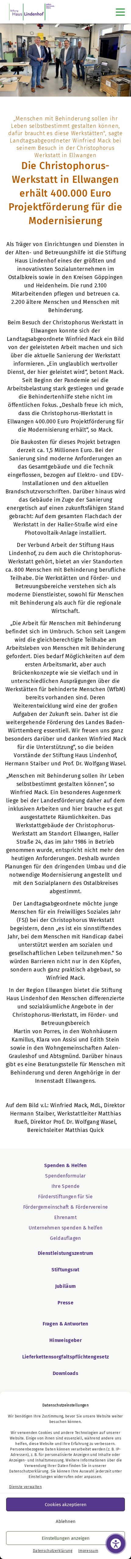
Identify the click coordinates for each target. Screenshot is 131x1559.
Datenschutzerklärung (28, 1471)
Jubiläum (65, 1286)
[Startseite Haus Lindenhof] (32, 12)
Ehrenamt (65, 1217)
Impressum (88, 1551)
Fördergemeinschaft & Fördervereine (65, 1207)
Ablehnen (66, 1521)
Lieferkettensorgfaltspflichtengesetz (65, 1357)
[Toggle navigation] (120, 12)
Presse (65, 1303)
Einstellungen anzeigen (66, 1538)
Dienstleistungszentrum (66, 1253)
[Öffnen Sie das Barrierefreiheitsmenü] (116, 1543)
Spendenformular (65, 1176)
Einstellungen (41, 1477)
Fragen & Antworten (65, 1324)
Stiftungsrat (65, 1270)
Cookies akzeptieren (66, 1504)
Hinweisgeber (65, 1340)
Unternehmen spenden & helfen (66, 1228)
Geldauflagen (65, 1238)
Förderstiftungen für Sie (65, 1197)
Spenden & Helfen (65, 1165)
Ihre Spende (65, 1186)
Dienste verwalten (25, 1487)
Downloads (65, 1373)
